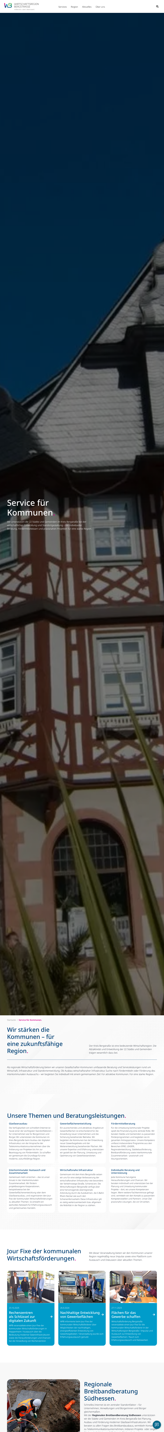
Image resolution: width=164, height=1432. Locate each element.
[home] (21, 6)
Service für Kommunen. (30, 1020)
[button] (63, 6)
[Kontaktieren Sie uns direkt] (157, 1425)
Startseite (11, 1020)
